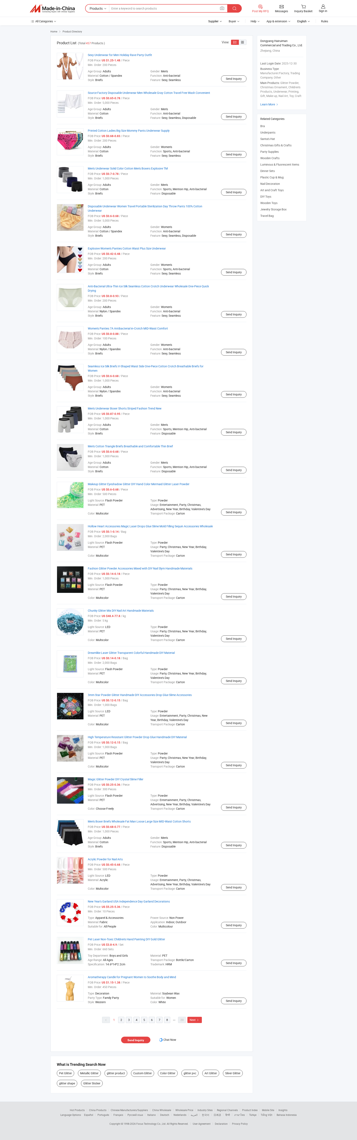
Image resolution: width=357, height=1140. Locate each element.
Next (195, 1020)
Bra (262, 126)
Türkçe (252, 1114)
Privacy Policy (240, 1123)
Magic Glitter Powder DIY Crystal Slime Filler (115, 779)
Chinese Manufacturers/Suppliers (129, 1110)
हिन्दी (227, 1114)
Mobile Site (268, 1110)
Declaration (221, 1123)
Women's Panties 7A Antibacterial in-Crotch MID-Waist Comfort (128, 328)
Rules (324, 21)
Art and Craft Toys (272, 190)
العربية (194, 1114)
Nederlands (180, 1114)
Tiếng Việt (266, 1114)
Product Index (250, 1110)
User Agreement (202, 1123)
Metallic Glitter (89, 1073)
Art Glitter (211, 1073)
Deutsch (164, 1114)
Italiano (151, 1114)
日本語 (217, 1114)
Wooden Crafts (270, 158)
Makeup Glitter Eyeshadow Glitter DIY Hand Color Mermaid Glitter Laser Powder (138, 484)
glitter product (116, 1073)
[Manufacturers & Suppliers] (52, 8)
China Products (97, 1110)
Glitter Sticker (91, 1083)
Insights (282, 1110)
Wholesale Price (184, 1110)
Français (118, 1114)
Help (253, 21)
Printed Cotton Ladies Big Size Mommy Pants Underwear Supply (129, 131)
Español (88, 1114)
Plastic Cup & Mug (272, 177)
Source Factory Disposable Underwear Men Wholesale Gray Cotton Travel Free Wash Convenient (149, 93)
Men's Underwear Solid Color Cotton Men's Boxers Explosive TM (128, 168)
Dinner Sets (267, 171)
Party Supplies (269, 152)
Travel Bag (267, 216)
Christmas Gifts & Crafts (276, 145)
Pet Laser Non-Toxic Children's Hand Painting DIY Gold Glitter (126, 939)
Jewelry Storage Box (273, 209)
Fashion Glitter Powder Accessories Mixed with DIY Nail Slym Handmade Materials (140, 568)
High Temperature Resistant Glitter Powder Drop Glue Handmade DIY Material (137, 737)
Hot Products (77, 1110)
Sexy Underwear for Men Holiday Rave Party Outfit (120, 55)
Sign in (323, 11)
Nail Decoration (270, 184)
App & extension (277, 21)
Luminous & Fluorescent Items (279, 164)
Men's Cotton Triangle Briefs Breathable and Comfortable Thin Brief (130, 446)
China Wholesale (161, 1110)
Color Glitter (167, 1073)
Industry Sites (205, 1110)
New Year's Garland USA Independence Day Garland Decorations (129, 901)
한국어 (205, 1114)
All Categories (44, 21)
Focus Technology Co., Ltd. (151, 1123)
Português (103, 1114)
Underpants (267, 132)
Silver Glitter (232, 1073)
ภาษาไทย (239, 1114)
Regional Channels (227, 1110)
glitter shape (67, 1083)
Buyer (232, 21)
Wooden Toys (268, 203)
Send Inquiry (234, 79)
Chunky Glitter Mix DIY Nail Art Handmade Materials (121, 610)
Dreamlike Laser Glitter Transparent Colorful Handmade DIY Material (131, 653)
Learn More (269, 104)
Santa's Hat (267, 139)
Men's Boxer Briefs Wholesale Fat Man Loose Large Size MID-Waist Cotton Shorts (139, 821)
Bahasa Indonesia (287, 1114)
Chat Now (169, 1040)
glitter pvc (190, 1073)
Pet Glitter (65, 1073)
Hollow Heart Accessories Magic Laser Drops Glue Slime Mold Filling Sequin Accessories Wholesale (150, 526)
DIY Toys (265, 196)
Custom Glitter (142, 1073)
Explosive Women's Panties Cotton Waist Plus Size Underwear (127, 248)
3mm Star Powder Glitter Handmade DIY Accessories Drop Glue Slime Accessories (140, 695)
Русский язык (135, 1114)
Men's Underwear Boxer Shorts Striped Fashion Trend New (125, 408)
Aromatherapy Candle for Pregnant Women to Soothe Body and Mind (132, 977)
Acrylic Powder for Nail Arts (105, 859)
